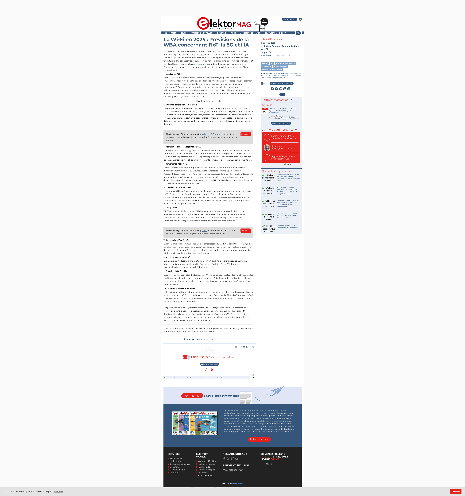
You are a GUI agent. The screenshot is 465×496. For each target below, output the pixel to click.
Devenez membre (289, 19)
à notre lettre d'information (211, 395)
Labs (258, 33)
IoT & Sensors (266, 66)
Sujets (172, 33)
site (190, 320)
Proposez (202, 473)
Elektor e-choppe (206, 470)
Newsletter (271, 33)
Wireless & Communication (215, 134)
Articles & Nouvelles (201, 33)
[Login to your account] (300, 19)
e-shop (282, 33)
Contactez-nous (177, 470)
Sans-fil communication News (272, 69)
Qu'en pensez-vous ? (210, 364)
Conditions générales (180, 464)
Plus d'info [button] (58, 492)
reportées (204, 64)
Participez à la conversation (282, 83)
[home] (166, 33)
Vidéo (233, 33)
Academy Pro (246, 33)
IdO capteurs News (280, 66)
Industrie (221, 33)
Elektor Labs (204, 467)
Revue (183, 33)
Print (282, 94)
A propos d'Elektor (207, 461)
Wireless (265, 63)
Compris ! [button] (456, 492)
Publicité (174, 473)
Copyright (174, 467)
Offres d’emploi (205, 475)
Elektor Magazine (206, 464)
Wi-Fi (201, 54)
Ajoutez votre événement (281, 123)
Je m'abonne (245, 134)
